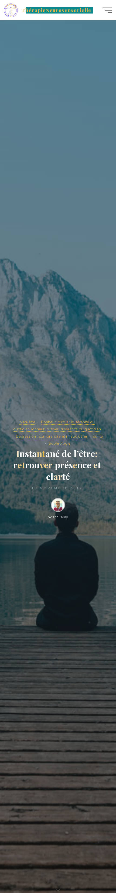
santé (98, 436)
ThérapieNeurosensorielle (56, 10)
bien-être (27, 422)
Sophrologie (59, 443)
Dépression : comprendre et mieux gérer (51, 436)
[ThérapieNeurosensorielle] (11, 10)
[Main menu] (107, 10)
